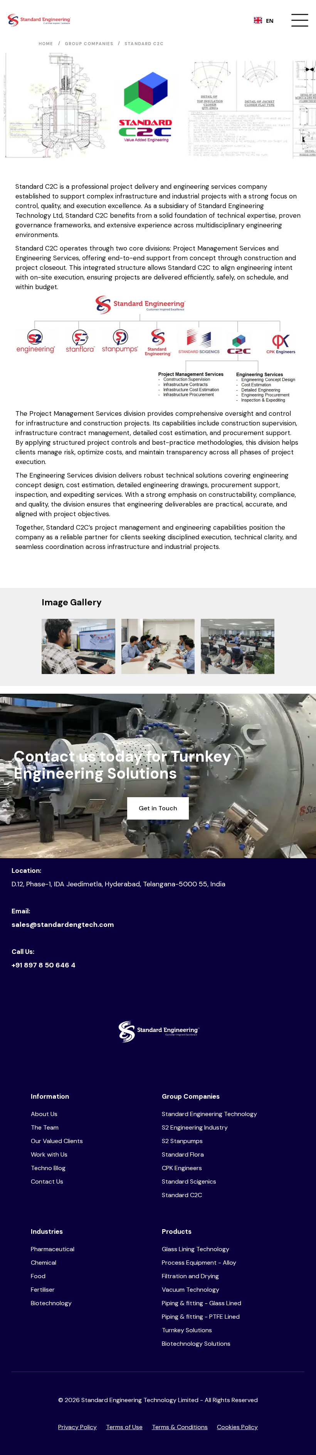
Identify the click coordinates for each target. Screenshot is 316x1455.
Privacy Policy (77, 1427)
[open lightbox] (78, 646)
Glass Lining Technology (195, 1249)
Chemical (43, 1263)
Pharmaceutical (52, 1249)
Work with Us (49, 1154)
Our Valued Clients (57, 1141)
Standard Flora (183, 1154)
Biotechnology (51, 1303)
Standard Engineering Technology (209, 1114)
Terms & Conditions (180, 1427)
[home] (39, 20)
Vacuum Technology (190, 1290)
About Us (44, 1114)
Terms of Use (124, 1427)
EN (270, 20)
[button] (299, 20)
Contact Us (47, 1181)
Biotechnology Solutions (196, 1344)
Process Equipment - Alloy (199, 1263)
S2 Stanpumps (182, 1141)
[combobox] (264, 20)
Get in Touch (158, 808)
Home (46, 43)
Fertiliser (43, 1290)
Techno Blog (48, 1168)
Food (38, 1276)
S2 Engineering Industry (195, 1127)
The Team (45, 1127)
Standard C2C (182, 1195)
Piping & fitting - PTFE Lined (201, 1317)
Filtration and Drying (190, 1276)
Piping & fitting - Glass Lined (201, 1303)
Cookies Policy (237, 1427)
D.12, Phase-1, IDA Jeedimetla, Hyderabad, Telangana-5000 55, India (118, 884)
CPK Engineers (182, 1168)
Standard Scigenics (189, 1181)
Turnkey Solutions (187, 1330)
